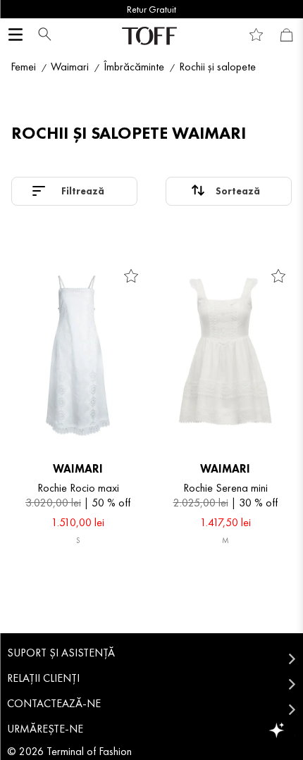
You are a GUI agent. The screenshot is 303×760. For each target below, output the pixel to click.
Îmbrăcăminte (134, 66)
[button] (41, 35)
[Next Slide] (287, 9)
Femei (23, 66)
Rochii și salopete (217, 66)
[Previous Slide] (16, 9)
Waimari (70, 66)
